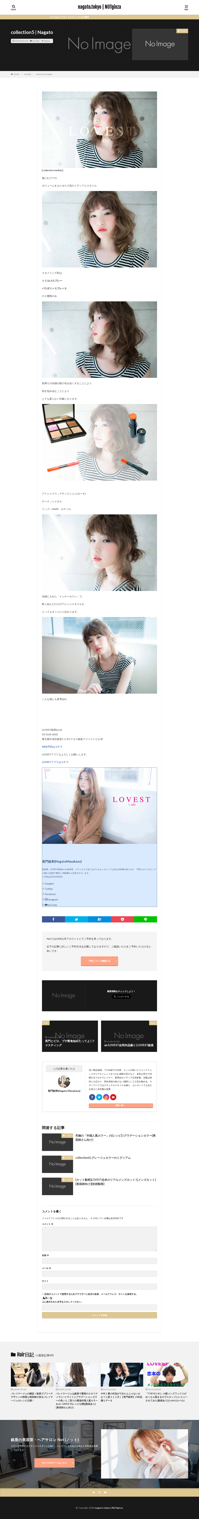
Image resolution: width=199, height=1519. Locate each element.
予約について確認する (99, 960)
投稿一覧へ (120, 1105)
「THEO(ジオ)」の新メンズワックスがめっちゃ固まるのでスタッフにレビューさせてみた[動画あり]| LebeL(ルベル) (166, 1397)
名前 (45, 1255)
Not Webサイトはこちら (54, 1462)
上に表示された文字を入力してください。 (62, 1302)
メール (46, 1268)
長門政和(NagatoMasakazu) (62, 861)
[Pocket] (122, 919)
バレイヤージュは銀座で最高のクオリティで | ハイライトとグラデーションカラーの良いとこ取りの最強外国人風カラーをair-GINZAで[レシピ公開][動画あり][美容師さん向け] (77, 1400)
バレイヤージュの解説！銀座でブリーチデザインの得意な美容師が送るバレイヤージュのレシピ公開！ (32, 1397)
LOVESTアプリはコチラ (55, 761)
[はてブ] (99, 919)
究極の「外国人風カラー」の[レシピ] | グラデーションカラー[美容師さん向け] (115, 1137)
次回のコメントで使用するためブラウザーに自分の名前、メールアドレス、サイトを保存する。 (91, 1294)
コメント (47, 1224)
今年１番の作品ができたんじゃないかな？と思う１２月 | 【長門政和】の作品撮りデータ (121, 1397)
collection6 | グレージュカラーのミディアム (103, 1157)
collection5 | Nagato (44, 74)
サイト (45, 1281)
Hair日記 (35, 41)
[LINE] (145, 919)
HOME (16, 74)
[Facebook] (53, 919)
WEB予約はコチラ (52, 746)
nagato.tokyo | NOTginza (99, 7)
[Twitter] (76, 919)
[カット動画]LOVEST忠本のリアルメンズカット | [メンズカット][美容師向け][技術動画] (115, 1182)
